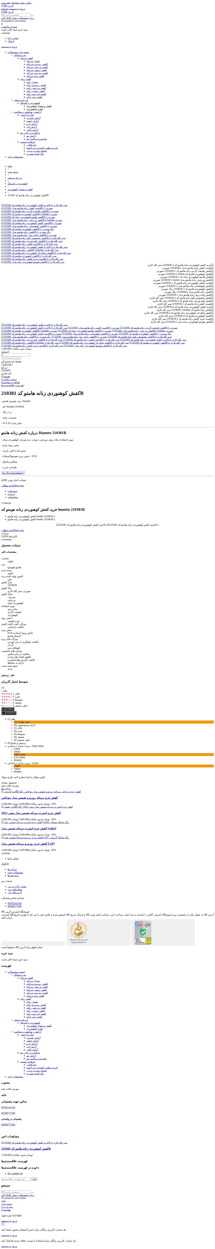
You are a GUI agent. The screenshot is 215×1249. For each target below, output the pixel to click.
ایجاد (34, 1179)
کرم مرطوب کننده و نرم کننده (42, 148)
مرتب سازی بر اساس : (19, 746)
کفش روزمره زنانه (36, 85)
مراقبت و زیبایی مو (30, 133)
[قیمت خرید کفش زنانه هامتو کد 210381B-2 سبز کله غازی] (32, 259)
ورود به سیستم (9, 1221)
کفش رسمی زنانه (35, 91)
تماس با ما (13, 38)
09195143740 (14, 903)
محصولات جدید (15, 156)
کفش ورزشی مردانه (37, 67)
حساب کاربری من (17, 886)
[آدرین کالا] (7, 5)
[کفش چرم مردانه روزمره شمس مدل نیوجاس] (41, 791)
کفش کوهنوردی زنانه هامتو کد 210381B (26, 1148)
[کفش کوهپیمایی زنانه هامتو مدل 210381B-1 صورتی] (29, 226)
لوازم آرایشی (27, 115)
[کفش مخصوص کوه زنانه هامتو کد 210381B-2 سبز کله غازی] (33, 238)
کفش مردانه (26, 58)
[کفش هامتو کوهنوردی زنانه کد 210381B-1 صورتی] (28, 217)
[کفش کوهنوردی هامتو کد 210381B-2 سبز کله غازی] (29, 256)
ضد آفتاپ (31, 1064)
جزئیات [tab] (11, 494)
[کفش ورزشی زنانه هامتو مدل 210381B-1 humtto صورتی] (31, 220)
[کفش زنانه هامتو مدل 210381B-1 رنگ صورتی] (26, 232)
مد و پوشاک (20, 55)
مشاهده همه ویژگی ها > (13, 473)
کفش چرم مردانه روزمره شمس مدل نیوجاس (29, 797)
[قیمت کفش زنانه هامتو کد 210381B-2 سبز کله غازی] (29, 244)
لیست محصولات (16, 972)
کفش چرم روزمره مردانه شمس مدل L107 (28, 843)
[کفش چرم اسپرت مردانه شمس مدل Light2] (35, 822)
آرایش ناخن (32, 130)
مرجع (12, 536)
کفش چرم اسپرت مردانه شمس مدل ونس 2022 (31, 813)
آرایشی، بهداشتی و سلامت (27, 112)
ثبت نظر (9, 709)
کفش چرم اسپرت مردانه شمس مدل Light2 (28, 828)
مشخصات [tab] (13, 497)
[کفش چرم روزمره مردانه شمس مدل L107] (35, 837)
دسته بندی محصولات (18, 52)
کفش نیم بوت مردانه (37, 73)
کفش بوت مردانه (35, 76)
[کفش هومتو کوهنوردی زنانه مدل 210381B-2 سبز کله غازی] (32, 262)
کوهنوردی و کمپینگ (30, 103)
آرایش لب (31, 127)
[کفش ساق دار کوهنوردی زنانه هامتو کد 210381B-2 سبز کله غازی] (36, 253)
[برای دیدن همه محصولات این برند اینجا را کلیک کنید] (5, 376)
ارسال (11, 41)
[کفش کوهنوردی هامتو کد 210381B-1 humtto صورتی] (29, 214)
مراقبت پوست (27, 142)
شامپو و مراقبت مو (36, 139)
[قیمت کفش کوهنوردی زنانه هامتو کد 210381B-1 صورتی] (31, 223)
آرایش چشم (32, 121)
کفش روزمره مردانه (37, 64)
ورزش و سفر (21, 100)
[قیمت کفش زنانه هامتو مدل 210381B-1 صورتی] (27, 208)
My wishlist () (15, 1173)
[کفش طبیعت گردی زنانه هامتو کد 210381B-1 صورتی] (30, 211)
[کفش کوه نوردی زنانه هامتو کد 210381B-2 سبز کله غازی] (31, 241)
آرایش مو (31, 136)
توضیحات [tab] (12, 491)
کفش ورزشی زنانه (36, 88)
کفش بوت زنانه (34, 97)
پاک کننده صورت (35, 154)
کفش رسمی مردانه (36, 70)
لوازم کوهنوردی (34, 109)
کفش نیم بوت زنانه (36, 94)
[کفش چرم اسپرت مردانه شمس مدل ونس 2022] (37, 806)
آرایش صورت (33, 118)
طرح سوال (10, 713)
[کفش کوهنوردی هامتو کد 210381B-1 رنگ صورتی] (27, 229)
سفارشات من (15, 889)
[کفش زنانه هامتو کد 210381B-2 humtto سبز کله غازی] (30, 250)
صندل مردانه (33, 61)
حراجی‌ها (6, 788)
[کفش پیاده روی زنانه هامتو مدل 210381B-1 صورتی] (29, 235)
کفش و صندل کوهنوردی (39, 106)
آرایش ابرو (31, 124)
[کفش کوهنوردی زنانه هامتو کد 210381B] (34, 324)
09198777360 (14, 906)
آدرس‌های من (15, 892)
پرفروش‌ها (13, 875)
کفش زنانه (25, 79)
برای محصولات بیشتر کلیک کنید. (17, 18)
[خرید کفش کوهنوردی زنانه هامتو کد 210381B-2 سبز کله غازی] (34, 205)
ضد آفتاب (31, 145)
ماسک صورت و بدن (36, 151)
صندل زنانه (32, 82)
